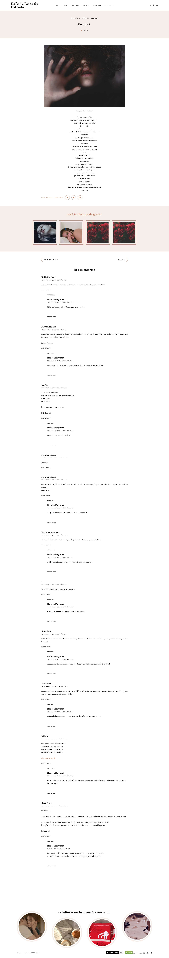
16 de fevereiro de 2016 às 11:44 (54, 330)
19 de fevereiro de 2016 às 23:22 (60, 431)
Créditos (138, 953)
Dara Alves (47, 803)
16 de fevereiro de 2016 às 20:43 (54, 458)
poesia (85, 30)
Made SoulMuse (31, 953)
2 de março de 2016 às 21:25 (58, 849)
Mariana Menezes (50, 532)
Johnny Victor (48, 455)
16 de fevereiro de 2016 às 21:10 (54, 535)
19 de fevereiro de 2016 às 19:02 (54, 739)
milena (44, 736)
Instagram (97, 5)
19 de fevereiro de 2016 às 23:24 (60, 712)
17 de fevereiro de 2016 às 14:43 (54, 585)
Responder (45, 290)
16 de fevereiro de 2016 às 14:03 (54, 388)
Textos (84, 5)
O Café (66, 5)
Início (57, 5)
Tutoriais (108, 5)
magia (44, 385)
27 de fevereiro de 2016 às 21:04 (54, 806)
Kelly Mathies (48, 277)
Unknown (46, 683)
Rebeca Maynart (55, 299)
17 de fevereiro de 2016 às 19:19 (54, 634)
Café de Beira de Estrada (24, 5)
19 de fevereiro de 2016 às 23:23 (60, 659)
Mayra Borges (48, 326)
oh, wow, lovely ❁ (48, 758)
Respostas (51, 295)
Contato (75, 5)
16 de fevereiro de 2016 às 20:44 (54, 480)
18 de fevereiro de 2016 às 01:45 (54, 686)
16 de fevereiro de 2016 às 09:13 (54, 280)
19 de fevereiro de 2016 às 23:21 (60, 302)
